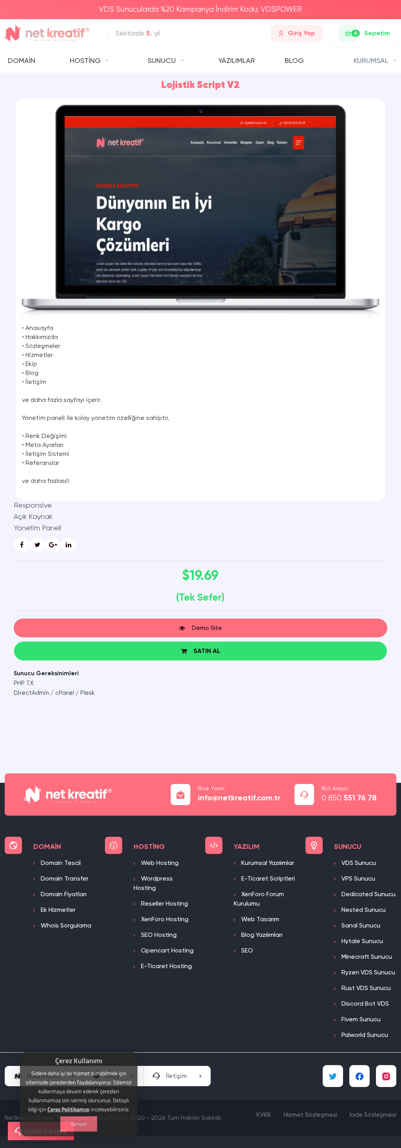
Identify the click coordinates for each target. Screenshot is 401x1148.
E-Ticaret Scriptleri (267, 878)
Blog (294, 60)
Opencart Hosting (166, 950)
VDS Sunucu (358, 862)
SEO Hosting (158, 934)
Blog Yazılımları (261, 934)
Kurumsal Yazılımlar (267, 862)
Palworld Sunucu (364, 1035)
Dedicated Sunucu (368, 894)
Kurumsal (371, 60)
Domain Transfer (64, 878)
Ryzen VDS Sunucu (367, 972)
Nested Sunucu (363, 909)
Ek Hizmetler (57, 909)
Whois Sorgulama (65, 925)
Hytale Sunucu (361, 941)
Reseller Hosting (163, 903)
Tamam (78, 1124)
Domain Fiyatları (63, 894)
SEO (246, 950)
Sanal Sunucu (360, 925)
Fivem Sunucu (360, 1019)
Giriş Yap (301, 33)
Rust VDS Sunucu (365, 988)
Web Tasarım (259, 919)
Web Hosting (159, 862)
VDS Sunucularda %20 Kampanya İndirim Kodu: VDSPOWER (200, 9)
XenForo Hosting (163, 919)
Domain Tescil (60, 862)
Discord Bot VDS (364, 1003)
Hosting (85, 60)
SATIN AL (206, 651)
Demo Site (207, 627)
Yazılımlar (236, 60)
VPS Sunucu (357, 878)
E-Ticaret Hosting (165, 966)
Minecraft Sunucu (366, 956)
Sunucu (162, 60)
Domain (21, 60)
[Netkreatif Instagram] (386, 1076)
